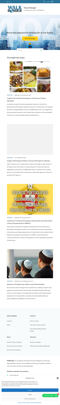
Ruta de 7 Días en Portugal (14, 342)
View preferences (30, 398)
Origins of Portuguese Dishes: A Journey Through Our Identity (28, 161)
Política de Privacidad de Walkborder (33, 402)
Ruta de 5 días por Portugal (14, 346)
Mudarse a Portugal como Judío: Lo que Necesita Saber (26, 284)
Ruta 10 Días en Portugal (13, 350)
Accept (30, 390)
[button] (57, 378)
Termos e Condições (35, 342)
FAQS (8, 325)
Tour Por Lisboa (34, 321)
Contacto (9, 321)
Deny (30, 394)
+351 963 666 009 (14, 375)
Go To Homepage (30, 38)
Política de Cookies (22, 402)
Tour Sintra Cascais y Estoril (37, 325)
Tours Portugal (30, 8)
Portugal (10, 95)
